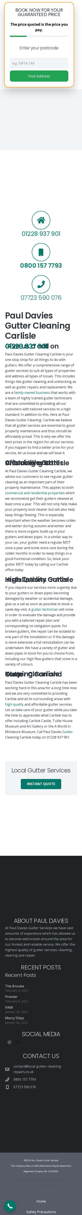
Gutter (67, 731)
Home (41, 1201)
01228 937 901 (26, 346)
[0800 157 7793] (9, 1079)
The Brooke (14, 986)
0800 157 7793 (24, 1079)
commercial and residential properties (35, 493)
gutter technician (44, 609)
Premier (11, 996)
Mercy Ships (14, 1018)
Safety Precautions (41, 1212)
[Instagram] (9, 1042)
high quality (14, 704)
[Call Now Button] (10, 1206)
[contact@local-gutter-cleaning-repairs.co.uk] (9, 1069)
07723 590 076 (24, 1087)
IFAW (9, 1007)
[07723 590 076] (9, 1087)
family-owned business (32, 392)
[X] (17, 1042)
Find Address (39, 76)
